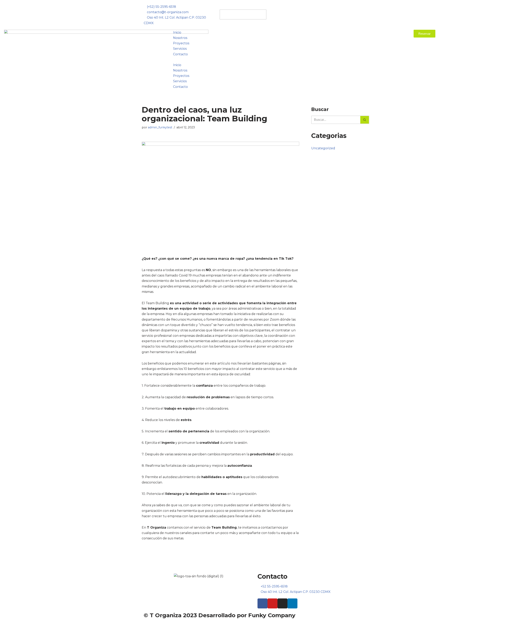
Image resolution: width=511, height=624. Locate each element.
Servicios (180, 49)
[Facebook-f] (262, 603)
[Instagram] (282, 603)
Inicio (177, 32)
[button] (255, 6)
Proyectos (181, 43)
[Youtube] (272, 603)
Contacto (180, 54)
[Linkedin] (292, 603)
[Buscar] (364, 120)
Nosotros (180, 38)
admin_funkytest (160, 127)
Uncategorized (323, 148)
